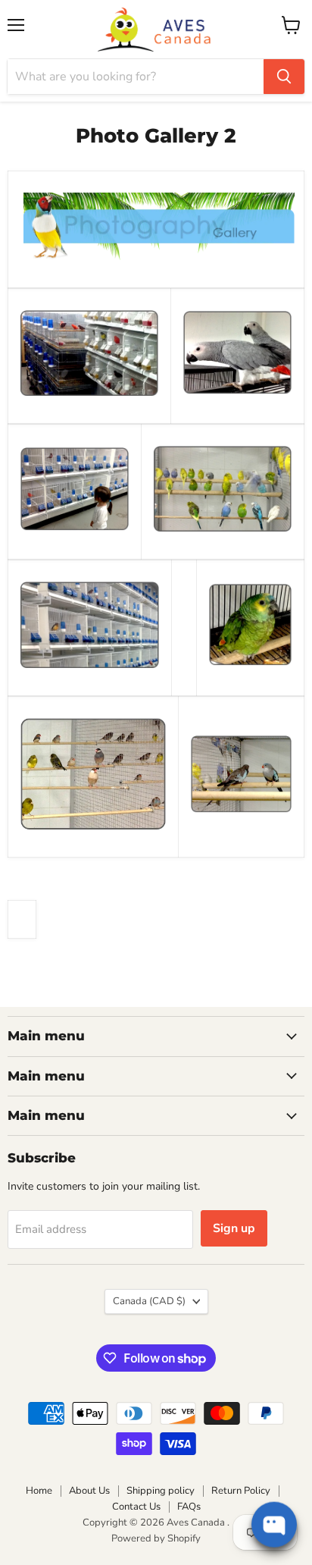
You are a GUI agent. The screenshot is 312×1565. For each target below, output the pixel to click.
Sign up (234, 1228)
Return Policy (240, 1491)
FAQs (189, 1506)
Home (39, 1491)
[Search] (284, 76)
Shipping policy (160, 1491)
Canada (149, 1301)
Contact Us (136, 1506)
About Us (89, 1491)
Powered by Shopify (156, 1538)
